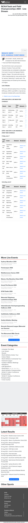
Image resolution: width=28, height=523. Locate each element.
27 (13, 425)
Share (24, 50)
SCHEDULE (9, 55)
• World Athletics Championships (11, 370)
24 (2, 425)
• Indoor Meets (5, 357)
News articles (8, 514)
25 (6, 425)
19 (9, 423)
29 (20, 425)
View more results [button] (14, 479)
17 (2, 423)
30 (24, 425)
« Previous (7, 413)
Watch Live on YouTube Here (12, 96)
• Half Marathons (6, 366)
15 (20, 421)
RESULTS (5, 53)
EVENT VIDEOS (19, 55)
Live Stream (7, 505)
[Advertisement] (14, 32)
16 (24, 421)
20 (13, 423)
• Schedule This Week (7, 349)
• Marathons (4, 364)
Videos (6, 512)
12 (9, 421)
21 (17, 423)
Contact (6, 494)
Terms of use (7, 496)
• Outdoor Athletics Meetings (9, 362)
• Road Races (10, 368)
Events (6, 503)
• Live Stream (5, 351)
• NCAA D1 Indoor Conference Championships (10, 373)
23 (24, 423)
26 (9, 425)
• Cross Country (5, 380)
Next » (21, 413)
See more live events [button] (14, 340)
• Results (3, 353)
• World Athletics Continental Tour (11, 359)
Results (6, 507)
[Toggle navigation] (25, 2)
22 (20, 423)
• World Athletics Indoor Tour (9, 355)
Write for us (7, 498)
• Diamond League (6, 361)
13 (13, 421)
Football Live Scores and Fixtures (13, 516)
